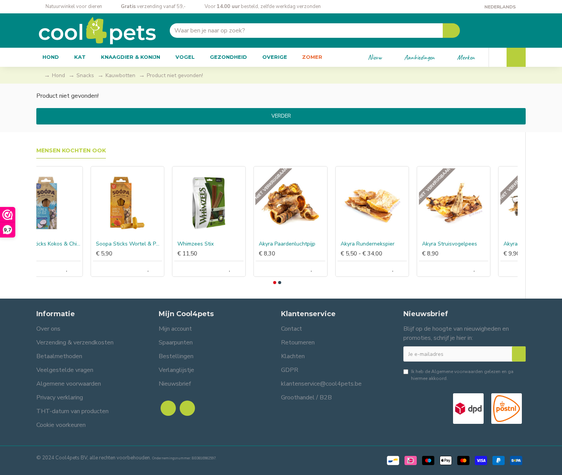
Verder (281, 116)
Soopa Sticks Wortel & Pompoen (156, 244)
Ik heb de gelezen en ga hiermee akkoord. (462, 374)
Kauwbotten (120, 75)
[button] (274, 282)
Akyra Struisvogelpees (476, 244)
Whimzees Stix (223, 244)
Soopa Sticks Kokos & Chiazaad (75, 244)
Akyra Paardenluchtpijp (314, 244)
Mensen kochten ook (71, 150)
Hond (58, 75)
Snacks (85, 75)
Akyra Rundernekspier (395, 244)
